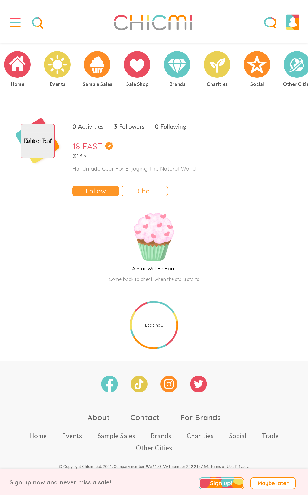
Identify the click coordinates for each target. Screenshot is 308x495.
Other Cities (154, 448)
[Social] (257, 64)
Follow (96, 191)
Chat (145, 191)
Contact (145, 417)
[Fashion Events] (57, 64)
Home (38, 436)
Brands (161, 436)
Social (238, 436)
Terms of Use (221, 466)
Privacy (241, 466)
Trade (270, 436)
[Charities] (217, 64)
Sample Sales (116, 436)
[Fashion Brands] (177, 64)
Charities (200, 436)
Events (72, 436)
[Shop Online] (137, 64)
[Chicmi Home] (17, 64)
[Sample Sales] (97, 64)
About (98, 417)
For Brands (200, 417)
